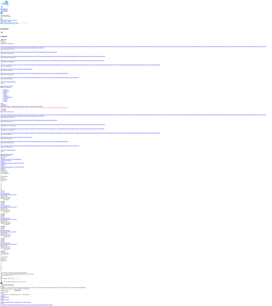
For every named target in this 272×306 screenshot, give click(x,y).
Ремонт (5, 94)
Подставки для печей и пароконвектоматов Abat (57, 77)
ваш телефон (4, 278)
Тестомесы (82, 60)
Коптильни (24, 73)
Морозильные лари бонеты (223, 46)
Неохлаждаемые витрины (236, 46)
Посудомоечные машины (108, 64)
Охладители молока (261, 46)
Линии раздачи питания (69, 64)
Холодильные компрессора (71, 56)
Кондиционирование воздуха (21, 304)
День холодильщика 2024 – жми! (10, 23)
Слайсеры (57, 73)
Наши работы (10, 302)
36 (1, 188)
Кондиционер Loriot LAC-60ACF (9, 244)
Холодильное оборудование (7, 304)
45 (1, 189)
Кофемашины (59, 64)
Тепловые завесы (28, 69)
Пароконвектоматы (86, 64)
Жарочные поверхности (30, 64)
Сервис (13, 106)
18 (1, 185)
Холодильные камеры (6, 46)
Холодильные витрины (140, 46)
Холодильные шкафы (183, 46)
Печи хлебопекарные (59, 60)
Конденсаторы (18, 56)
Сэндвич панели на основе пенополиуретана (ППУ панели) (64, 46)
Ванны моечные (17, 77)
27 (1, 187)
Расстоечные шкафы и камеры (72, 60)
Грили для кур (20, 64)
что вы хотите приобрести (7, 281)
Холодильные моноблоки (102, 46)
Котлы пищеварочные (50, 64)
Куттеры (30, 73)
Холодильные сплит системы (115, 46)
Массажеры (35, 73)
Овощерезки (78, 64)
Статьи (24, 302)
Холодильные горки (162, 46)
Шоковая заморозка (13, 47)
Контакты (5, 98)
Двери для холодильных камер (42, 46)
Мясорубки (40, 73)
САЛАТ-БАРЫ (118, 64)
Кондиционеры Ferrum (16, 52)
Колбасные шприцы (5, 73)
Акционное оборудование (7, 86)
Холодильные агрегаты (128, 46)
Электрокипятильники (154, 64)
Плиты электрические (96, 64)
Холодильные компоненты (34, 304)
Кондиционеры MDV (52, 52)
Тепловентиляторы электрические (15, 69)
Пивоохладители (5, 47)
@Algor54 (4, 36)
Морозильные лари (212, 46)
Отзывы (5, 101)
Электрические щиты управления (97, 56)
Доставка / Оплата (7, 97)
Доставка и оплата (29, 106)
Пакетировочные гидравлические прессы (35, 77)
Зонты (23, 77)
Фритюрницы (138, 64)
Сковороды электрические (128, 64)
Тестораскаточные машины (91, 60)
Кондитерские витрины (151, 46)
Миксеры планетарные (30, 60)
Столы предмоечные (74, 77)
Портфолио (6, 96)
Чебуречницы (145, 64)
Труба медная (55, 56)
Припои (2, 56)
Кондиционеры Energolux (40, 52)
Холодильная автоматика (46, 56)
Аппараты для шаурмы (6, 64)
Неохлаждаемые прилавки (249, 46)
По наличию (4, 178)
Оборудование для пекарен (7, 60)
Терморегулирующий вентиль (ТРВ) (31, 56)
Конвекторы (4, 69)
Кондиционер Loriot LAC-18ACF (9, 194)
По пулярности (4, 176)
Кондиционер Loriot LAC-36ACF (9, 219)
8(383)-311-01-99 (13, 20)
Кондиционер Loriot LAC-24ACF (9, 207)
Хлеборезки (101, 60)
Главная (5, 89)
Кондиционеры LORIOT (28, 52)
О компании (4, 302)
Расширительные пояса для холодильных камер (22, 46)
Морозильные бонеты (202, 46)
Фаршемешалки (64, 73)
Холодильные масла (83, 56)
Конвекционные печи (19, 60)
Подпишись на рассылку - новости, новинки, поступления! (15, 288)
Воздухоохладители (9, 56)
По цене (3, 177)
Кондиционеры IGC (5, 52)
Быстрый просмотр (5, 193)
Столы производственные (7, 77)
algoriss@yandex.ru (5, 15)
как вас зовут (4, 275)
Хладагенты (62, 56)
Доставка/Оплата (18, 302)
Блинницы (14, 64)
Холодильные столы (173, 46)
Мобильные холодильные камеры (87, 46)
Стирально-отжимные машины (8, 81)
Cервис (5, 93)
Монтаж (5, 92)
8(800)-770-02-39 (5, 20)
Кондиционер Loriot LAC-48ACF (9, 231)
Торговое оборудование (47, 304)
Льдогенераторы (192, 46)
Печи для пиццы (50, 60)
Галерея (5, 99)
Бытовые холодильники (24, 47)
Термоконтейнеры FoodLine (37, 47)
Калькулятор (6, 91)
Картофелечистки (40, 64)
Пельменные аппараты (16, 73)
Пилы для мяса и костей (49, 73)
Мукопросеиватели (40, 60)
